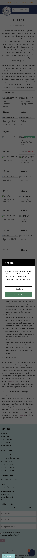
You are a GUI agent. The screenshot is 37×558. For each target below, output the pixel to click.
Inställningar (18, 289)
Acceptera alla (18, 294)
